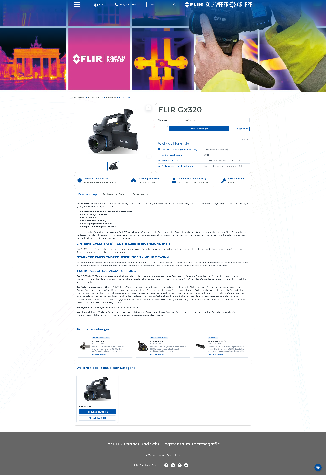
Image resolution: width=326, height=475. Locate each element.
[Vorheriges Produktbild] (78, 131)
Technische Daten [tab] (115, 194)
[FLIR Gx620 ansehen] (97, 389)
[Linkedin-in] (173, 465)
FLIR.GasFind (95, 97)
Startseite (79, 97)
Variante (162, 120)
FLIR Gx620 (85, 406)
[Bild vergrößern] (148, 107)
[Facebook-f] (166, 465)
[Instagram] (180, 465)
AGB (148, 455)
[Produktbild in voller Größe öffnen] (113, 131)
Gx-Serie (111, 97)
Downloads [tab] (140, 194)
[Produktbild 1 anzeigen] (113, 166)
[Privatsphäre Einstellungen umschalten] (318, 467)
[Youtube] (186, 465)
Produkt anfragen (199, 128)
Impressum (159, 455)
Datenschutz (173, 455)
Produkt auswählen (97, 412)
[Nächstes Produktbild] (148, 131)
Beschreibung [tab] (87, 194)
